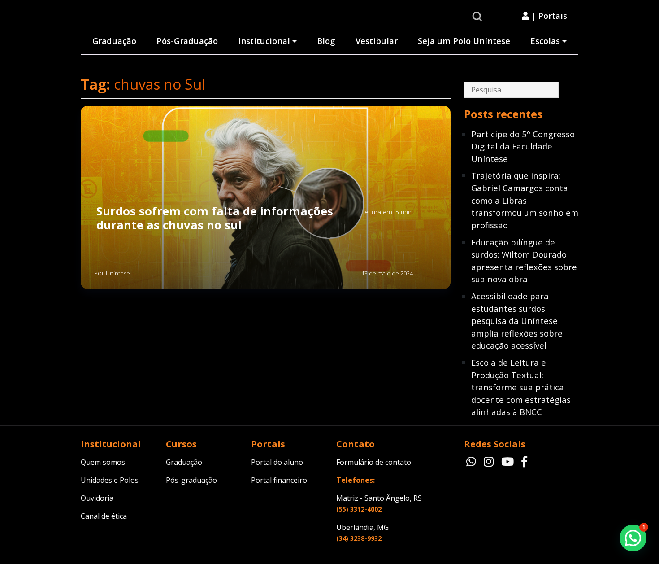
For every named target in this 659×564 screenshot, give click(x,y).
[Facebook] (524, 461)
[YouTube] (509, 461)
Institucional (264, 40)
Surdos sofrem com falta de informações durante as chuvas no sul (214, 218)
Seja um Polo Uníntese (464, 40)
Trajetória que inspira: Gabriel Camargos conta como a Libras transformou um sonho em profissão (524, 200)
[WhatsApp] (472, 461)
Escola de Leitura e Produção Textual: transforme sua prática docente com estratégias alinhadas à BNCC (521, 387)
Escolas (545, 40)
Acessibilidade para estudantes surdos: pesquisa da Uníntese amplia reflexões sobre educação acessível (517, 320)
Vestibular (377, 40)
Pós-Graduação (187, 40)
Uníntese (118, 273)
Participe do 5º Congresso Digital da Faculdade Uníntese (523, 146)
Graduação (114, 40)
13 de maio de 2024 (387, 273)
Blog (326, 40)
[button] (633, 538)
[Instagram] (490, 461)
